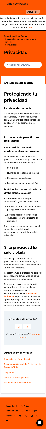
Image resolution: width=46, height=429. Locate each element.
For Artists (24, 406)
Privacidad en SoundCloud (17, 359)
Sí (19, 326)
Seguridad (9, 372)
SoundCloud (11, 406)
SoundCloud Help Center (15, 36)
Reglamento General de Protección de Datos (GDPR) (22, 366)
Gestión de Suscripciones (16, 377)
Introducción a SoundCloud (17, 382)
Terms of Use (12, 411)
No (27, 326)
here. (30, 27)
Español (9, 415)
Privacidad (12, 45)
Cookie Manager (29, 411)
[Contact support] (39, 422)
